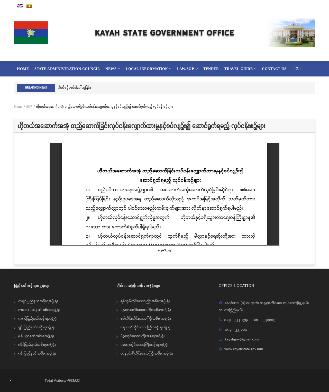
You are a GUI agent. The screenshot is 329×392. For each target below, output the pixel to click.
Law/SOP (186, 68)
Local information (147, 68)
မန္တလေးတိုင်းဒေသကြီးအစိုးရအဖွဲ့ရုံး (146, 310)
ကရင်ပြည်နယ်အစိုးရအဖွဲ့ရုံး (38, 318)
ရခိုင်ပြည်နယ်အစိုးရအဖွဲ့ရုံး (37, 345)
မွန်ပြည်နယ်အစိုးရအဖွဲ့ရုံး (36, 336)
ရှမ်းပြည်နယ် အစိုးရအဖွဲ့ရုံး (37, 353)
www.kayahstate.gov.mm (243, 349)
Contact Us (274, 68)
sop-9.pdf (164, 250)
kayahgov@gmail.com (242, 339)
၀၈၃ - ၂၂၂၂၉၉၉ (237, 320)
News (111, 68)
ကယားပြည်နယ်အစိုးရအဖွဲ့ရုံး (39, 310)
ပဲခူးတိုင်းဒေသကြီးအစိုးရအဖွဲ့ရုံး (143, 336)
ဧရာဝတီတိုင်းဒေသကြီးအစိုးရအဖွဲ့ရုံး (146, 327)
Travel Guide (239, 68)
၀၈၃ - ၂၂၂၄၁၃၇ (263, 320)
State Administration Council (67, 68)
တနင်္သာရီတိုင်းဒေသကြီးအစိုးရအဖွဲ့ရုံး (147, 353)
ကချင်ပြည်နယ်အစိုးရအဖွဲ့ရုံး (38, 301)
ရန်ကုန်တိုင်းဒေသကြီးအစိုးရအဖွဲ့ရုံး (145, 301)
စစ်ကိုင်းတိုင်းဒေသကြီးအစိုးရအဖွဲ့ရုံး (146, 318)
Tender (211, 68)
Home (23, 68)
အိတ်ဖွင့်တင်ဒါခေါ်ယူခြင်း (74, 88)
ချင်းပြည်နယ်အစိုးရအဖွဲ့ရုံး (36, 327)
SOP (29, 106)
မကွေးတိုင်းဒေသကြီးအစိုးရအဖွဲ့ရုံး (145, 345)
